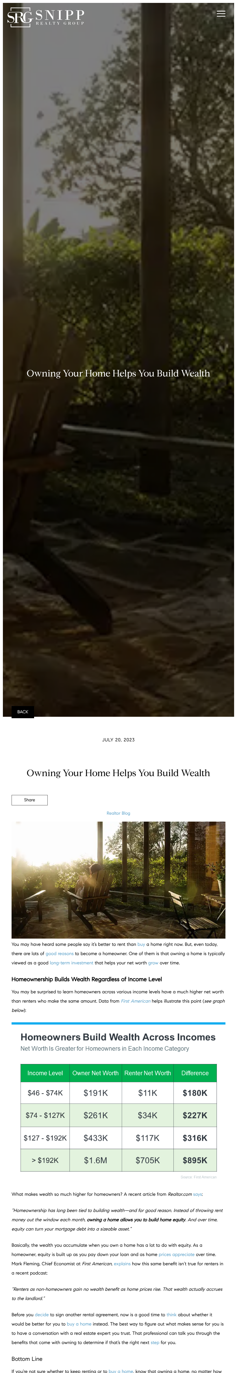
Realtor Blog (118, 813)
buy (141, 944)
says (197, 1194)
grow (153, 963)
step (155, 1342)
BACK (22, 712)
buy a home (79, 1324)
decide (42, 1315)
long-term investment (72, 963)
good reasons (60, 954)
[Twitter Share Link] (29, 816)
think (171, 1315)
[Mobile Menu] (220, 14)
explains (122, 1264)
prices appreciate (177, 1254)
